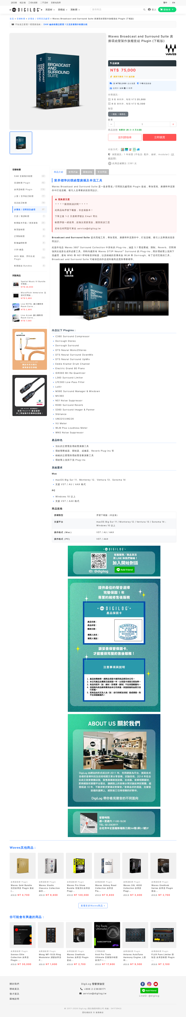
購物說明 (14, 998)
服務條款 (100, 1012)
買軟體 (74, 9)
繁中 (165, 2)
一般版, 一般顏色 (118, 114)
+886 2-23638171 (94, 989)
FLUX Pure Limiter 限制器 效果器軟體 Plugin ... (163, 957)
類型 (110, 108)
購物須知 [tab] (87, 172)
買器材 (49, 9)
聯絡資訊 (14, 988)
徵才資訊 (14, 993)
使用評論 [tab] (73, 172)
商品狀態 (113, 129)
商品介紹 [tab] (58, 172)
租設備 (23, 2)
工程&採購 (33, 2)
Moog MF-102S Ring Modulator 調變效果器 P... (50, 957)
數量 (110, 119)
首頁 (12, 18)
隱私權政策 (87, 1012)
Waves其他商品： (23, 847)
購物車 (168, 9)
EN (173, 2)
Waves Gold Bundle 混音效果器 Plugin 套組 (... (22, 888)
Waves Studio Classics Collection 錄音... (49, 888)
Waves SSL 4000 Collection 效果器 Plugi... (132, 888)
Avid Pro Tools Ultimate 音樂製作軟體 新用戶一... (106, 957)
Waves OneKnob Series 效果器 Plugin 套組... (162, 888)
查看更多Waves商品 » (93, 905)
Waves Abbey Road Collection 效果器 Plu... (106, 888)
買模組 (62, 9)
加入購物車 (22, 876)
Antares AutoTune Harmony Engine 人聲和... (134, 957)
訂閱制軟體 (100, 951)
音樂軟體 (21, 18)
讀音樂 (14, 2)
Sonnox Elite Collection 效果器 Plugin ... (20, 957)
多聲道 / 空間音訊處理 (39, 18)
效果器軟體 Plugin (19, 882)
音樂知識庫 (56, 2)
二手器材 (44, 2)
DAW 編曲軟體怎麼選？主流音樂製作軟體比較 (66, 24)
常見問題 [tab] (102, 172)
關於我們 (14, 983)
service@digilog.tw (94, 993)
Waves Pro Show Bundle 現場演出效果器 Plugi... (78, 888)
